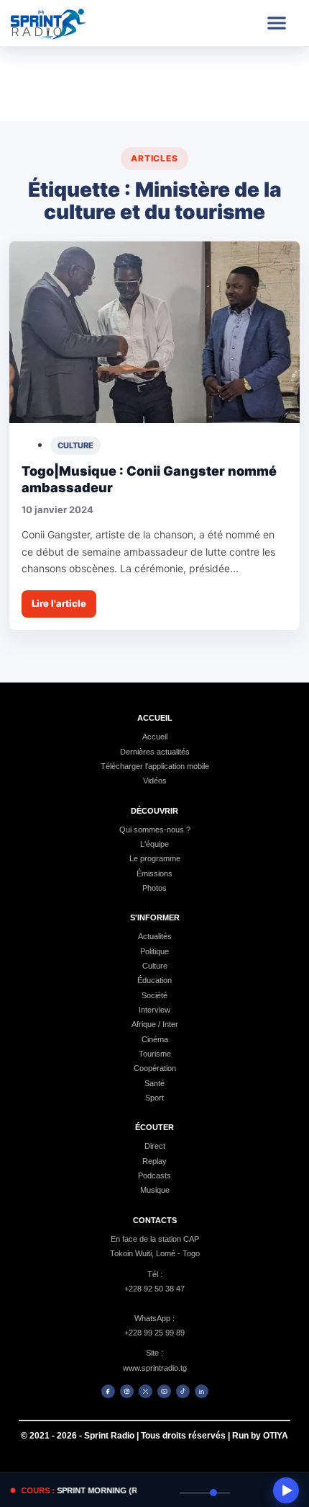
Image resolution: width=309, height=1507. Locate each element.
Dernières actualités (155, 751)
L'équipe (154, 844)
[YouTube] (164, 1391)
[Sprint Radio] (62, 23)
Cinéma (155, 1039)
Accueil (154, 736)
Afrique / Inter (155, 1024)
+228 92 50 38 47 (154, 1288)
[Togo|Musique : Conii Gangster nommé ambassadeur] (154, 332)
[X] (145, 1391)
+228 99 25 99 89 (154, 1332)
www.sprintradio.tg (155, 1368)
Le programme (154, 858)
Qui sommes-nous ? (154, 829)
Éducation (154, 980)
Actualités (155, 936)
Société (154, 995)
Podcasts (154, 1175)
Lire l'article (59, 603)
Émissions (154, 873)
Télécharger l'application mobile (155, 766)
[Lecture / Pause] (286, 1490)
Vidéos (155, 780)
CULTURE (75, 445)
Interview (154, 1009)
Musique (155, 1190)
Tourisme (155, 1053)
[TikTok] (183, 1391)
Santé (154, 1083)
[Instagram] (127, 1391)
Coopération (155, 1068)
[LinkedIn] (201, 1391)
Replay (154, 1161)
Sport (154, 1097)
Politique (154, 951)
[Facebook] (108, 1391)
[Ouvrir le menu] (277, 23)
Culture (154, 965)
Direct (154, 1146)
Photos (154, 888)
